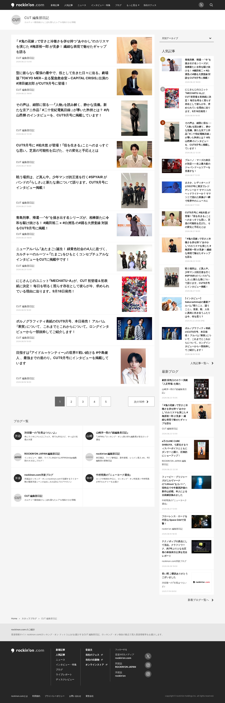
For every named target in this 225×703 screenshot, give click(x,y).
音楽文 (88, 649)
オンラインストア (94, 664)
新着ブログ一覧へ (198, 599)
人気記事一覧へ (199, 363)
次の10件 (139, 401)
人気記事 (68, 5)
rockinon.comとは (19, 696)
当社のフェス (149, 5)
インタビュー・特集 (100, 5)
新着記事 (55, 5)
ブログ (118, 5)
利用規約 (36, 696)
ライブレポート (64, 674)
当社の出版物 (92, 659)
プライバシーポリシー (55, 696)
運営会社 (90, 696)
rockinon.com (27, 5)
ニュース (82, 5)
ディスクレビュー (65, 679)
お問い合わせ (75, 696)
